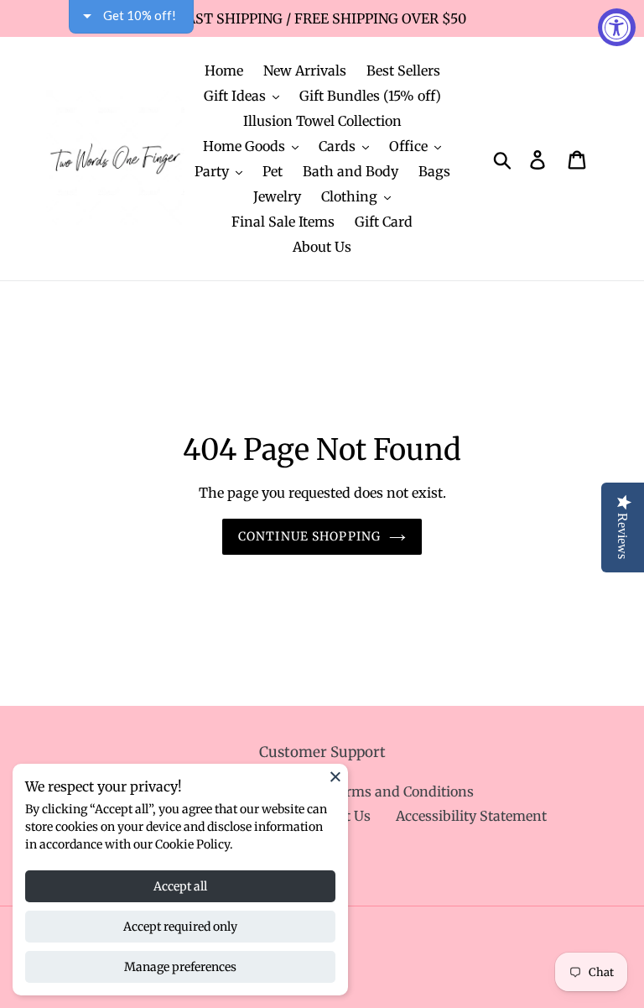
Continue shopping (309, 536)
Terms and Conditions (402, 791)
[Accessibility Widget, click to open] (617, 27)
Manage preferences (180, 966)
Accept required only (180, 926)
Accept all (180, 886)
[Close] (335, 776)
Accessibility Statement (471, 815)
